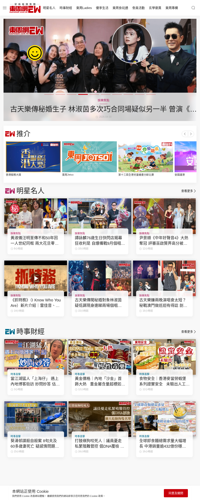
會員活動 (138, 8)
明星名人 (49, 8)
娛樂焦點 (16, 233)
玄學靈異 (155, 8)
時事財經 (66, 8)
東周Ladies (84, 8)
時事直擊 (16, 374)
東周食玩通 (120, 8)
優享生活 (102, 8)
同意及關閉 (176, 493)
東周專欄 (171, 8)
